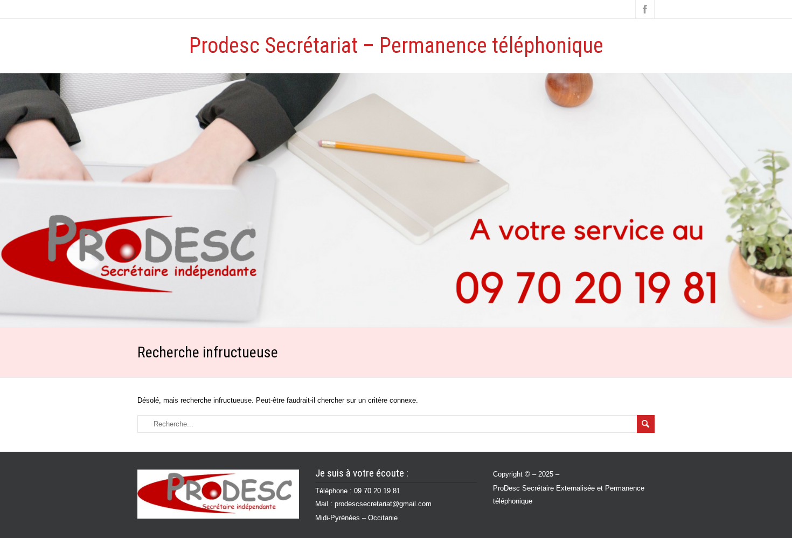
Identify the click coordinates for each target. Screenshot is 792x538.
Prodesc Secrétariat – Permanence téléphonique (396, 45)
